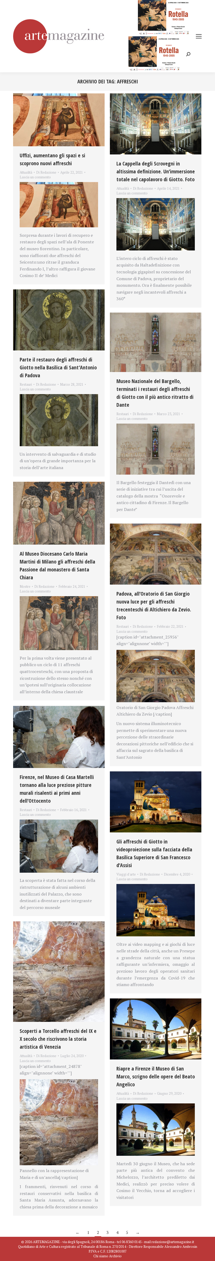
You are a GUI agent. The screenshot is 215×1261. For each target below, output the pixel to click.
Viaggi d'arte (126, 874)
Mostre (25, 586)
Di (46, 172)
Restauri (26, 384)
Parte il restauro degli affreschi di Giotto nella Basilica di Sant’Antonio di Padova (58, 367)
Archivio (115, 1256)
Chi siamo (100, 1256)
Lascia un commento (35, 177)
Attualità (26, 172)
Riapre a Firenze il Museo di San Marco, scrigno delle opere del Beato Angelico (155, 1076)
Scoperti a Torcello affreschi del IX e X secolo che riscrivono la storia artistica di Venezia (58, 1038)
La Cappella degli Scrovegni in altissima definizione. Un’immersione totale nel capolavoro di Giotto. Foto (155, 171)
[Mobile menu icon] (199, 36)
